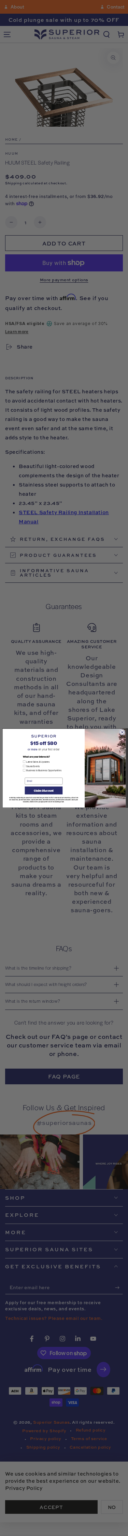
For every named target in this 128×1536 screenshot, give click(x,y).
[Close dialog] (121, 732)
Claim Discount (43, 790)
